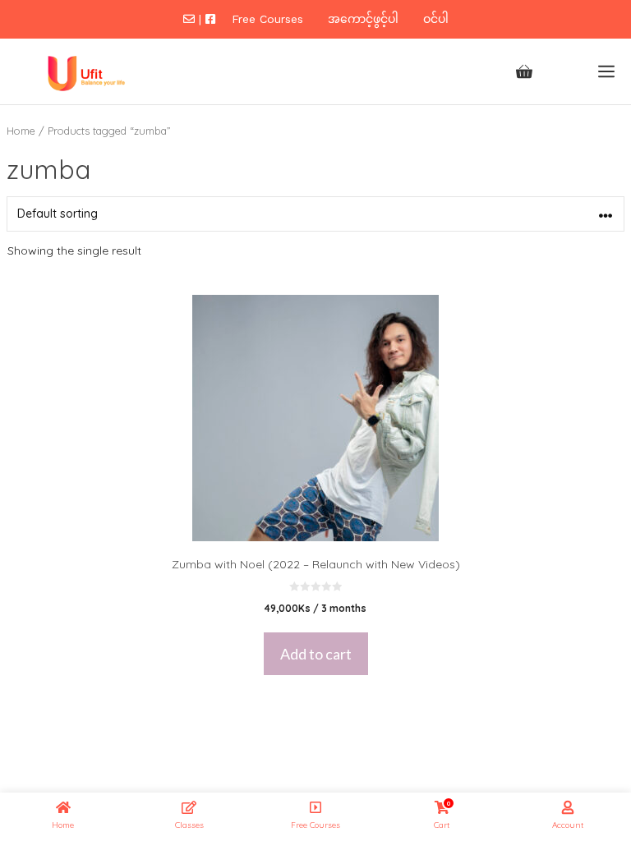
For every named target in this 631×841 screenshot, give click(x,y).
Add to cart (316, 654)
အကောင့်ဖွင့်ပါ (363, 18)
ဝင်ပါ (436, 18)
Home (21, 130)
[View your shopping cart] (524, 71)
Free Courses (267, 18)
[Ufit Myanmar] (83, 71)
